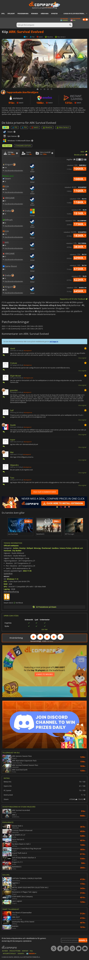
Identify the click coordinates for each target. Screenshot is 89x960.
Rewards (34, 14)
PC (7, 127)
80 (5, 223)
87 (5, 201)
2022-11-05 (27, 571)
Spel (3, 14)
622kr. (79, 280)
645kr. (79, 291)
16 (5, 181)
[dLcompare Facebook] (59, 949)
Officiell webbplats (11, 545)
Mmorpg (37, 548)
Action (15, 548)
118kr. (79, 202)
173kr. (79, 224)
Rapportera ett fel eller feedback (73, 299)
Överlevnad (46, 548)
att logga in (54, 341)
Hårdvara (44, 14)
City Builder (16, 550)
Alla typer (7, 145)
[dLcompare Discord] (84, 949)
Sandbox (55, 548)
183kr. (79, 236)
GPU (5, 586)
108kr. (79, 179)
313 (5, 189)
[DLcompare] (9, 947)
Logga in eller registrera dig (75, 14)
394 (5, 167)
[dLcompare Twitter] (53, 949)
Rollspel (30, 548)
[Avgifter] (79, 159)
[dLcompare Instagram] (65, 949)
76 (5, 214)
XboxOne (48, 127)
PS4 (25, 127)
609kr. (79, 258)
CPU (5, 581)
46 (5, 245)
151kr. (79, 213)
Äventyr (22, 548)
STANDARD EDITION (23, 145)
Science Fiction (65, 548)
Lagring (7, 589)
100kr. (79, 169)
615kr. (79, 269)
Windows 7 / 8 (12, 579)
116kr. (79, 191)
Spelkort (11, 14)
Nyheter (54, 14)
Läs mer (44, 629)
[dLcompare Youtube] (78, 949)
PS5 (15, 127)
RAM (5, 584)
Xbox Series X (64, 127)
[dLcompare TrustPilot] (72, 949)
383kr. (79, 247)
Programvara (22, 14)
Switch (36, 127)
